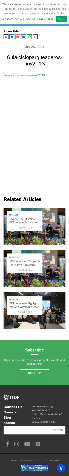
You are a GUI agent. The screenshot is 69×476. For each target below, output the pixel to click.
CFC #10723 (38, 460)
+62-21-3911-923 (40, 410)
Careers (10, 412)
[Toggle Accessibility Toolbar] (60, 467)
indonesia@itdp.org (42, 406)
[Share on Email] (17, 36)
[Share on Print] (35, 36)
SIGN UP (34, 373)
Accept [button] (61, 19)
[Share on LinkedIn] (23, 36)
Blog (7, 417)
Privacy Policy (22, 460)
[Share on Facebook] (11, 36)
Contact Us (13, 407)
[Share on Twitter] (6, 36)
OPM (11, 460)
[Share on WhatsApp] (29, 36)
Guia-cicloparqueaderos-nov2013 (24, 75)
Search (9, 423)
